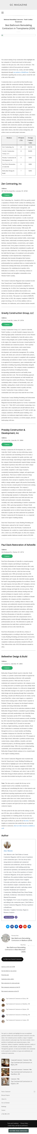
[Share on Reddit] (25, 926)
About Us (3, 1099)
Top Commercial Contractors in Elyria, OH (17, 998)
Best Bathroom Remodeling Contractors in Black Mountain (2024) (15, 949)
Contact (7, 195)
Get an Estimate (5, 1102)
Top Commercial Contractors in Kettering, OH (18, 1014)
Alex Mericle (8, 851)
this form (26, 820)
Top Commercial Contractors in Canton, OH (17, 1020)
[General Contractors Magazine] (18, 7)
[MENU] (2, 13)
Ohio (30, 1060)
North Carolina (28, 19)
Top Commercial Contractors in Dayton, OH (17, 1009)
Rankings (3, 1106)
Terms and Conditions (12, 1123)
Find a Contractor (5, 1091)
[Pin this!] (20, 926)
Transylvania (18, 21)
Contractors (26, 1060)
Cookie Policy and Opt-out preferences (18, 1125)
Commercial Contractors (16, 1060)
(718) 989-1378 (5, 1114)
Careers (3, 1110)
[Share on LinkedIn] (16, 926)
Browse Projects (5, 1095)
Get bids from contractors (18, 1130)
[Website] (16, 917)
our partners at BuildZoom (20, 72)
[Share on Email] (29, 926)
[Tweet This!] (8, 926)
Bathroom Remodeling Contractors (13, 19)
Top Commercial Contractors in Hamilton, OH (18, 1004)
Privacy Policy (24, 1123)
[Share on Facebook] (12, 926)
